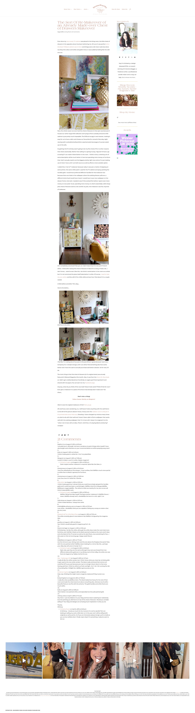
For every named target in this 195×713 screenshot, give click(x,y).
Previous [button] (119, 144)
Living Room (67, 32)
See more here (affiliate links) (127, 122)
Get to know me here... (129, 77)
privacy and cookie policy (45, 695)
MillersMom (61, 482)
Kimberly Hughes (65, 462)
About (85, 9)
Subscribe (125, 9)
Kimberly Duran (65, 609)
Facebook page (90, 383)
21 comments (76, 32)
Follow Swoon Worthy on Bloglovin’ (84, 399)
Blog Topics (77, 9)
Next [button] (135, 144)
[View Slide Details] (127, 144)
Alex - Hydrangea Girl (64, 558)
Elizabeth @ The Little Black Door (68, 514)
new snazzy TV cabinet (73, 41)
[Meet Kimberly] (127, 38)
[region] (127, 144)
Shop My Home (116, 9)
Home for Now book (103, 377)
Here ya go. (87, 405)
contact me (178, 692)
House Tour (67, 9)
